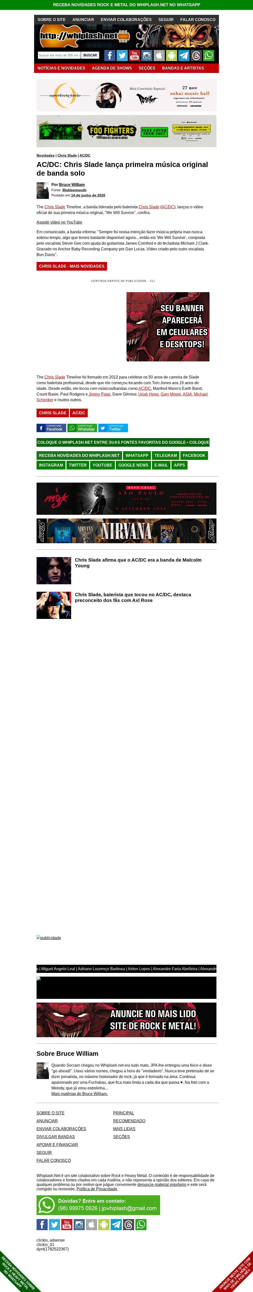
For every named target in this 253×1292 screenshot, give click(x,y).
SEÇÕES (147, 68)
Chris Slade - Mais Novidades (72, 266)
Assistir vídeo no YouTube (59, 222)
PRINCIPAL (123, 1113)
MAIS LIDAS (124, 1129)
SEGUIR (166, 20)
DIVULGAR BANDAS (56, 1137)
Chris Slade (67, 155)
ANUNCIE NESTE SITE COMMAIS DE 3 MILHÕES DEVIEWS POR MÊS (235, 1274)
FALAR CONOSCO (197, 20)
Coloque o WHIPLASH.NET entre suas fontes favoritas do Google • (77, 442)
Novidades (46, 155)
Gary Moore (171, 394)
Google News (133, 465)
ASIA (187, 394)
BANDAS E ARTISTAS (183, 68)
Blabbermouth (74, 190)
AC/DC (85, 155)
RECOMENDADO (129, 1121)
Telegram (165, 455)
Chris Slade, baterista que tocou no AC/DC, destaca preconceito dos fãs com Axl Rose (133, 597)
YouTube (102, 465)
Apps (179, 465)
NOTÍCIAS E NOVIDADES (61, 68)
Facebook (194, 455)
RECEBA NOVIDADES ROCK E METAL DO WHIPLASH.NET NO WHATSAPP (126, 4)
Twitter (78, 465)
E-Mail (161, 465)
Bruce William (72, 185)
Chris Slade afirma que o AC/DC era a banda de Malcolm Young (138, 562)
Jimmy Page (99, 394)
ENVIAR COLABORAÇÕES (126, 20)
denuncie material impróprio (161, 1184)
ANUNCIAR (83, 20)
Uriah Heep (148, 394)
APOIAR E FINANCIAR (57, 1145)
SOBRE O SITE (52, 20)
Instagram (51, 465)
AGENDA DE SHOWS (112, 68)
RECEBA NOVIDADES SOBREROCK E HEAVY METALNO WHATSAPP (18, 1273)
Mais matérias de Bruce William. (79, 1094)
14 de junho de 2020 (88, 195)
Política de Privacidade (97, 1189)
